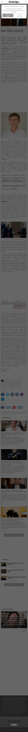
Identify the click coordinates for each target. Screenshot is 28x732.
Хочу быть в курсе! (8, 15)
